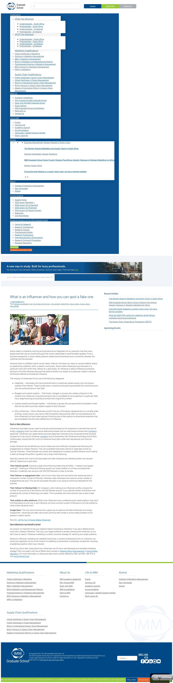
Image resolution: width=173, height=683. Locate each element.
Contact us (64, 596)
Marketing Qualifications (26, 50)
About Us (13, 93)
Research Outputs (22, 229)
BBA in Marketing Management (28, 59)
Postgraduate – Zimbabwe (31, 31)
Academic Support (22, 127)
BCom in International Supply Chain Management (35, 82)
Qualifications (15, 15)
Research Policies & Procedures (28, 240)
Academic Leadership (24, 97)
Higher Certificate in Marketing (27, 53)
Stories (17, 191)
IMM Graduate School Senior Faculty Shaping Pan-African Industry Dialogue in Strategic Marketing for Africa (69, 160)
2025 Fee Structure (24, 34)
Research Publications (24, 235)
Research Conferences (24, 227)
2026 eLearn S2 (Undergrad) (26, 205)
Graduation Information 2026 (21, 250)
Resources (19, 213)
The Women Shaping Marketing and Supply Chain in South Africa (51, 148)
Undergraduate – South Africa (32, 24)
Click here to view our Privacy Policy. (52, 660)
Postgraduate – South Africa (31, 26)
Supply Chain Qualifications (28, 74)
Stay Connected (21, 188)
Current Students (16, 195)
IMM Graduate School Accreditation (29, 108)
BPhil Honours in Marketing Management (32, 67)
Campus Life (20, 125)
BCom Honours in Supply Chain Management (33, 85)
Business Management (33, 142)
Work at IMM (65, 593)
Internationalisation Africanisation (29, 237)
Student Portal (21, 200)
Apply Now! (14, 247)
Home (9, 277)
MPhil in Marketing (22, 69)
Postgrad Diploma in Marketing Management (25, 593)
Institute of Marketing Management (29, 185)
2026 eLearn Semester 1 (25, 202)
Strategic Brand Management (72, 551)
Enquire (92, 6)
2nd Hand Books (22, 215)
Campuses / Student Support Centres (30, 133)
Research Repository (23, 243)
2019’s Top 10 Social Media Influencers (34, 520)
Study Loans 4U (21, 135)
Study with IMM (66, 586)
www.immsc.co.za (21, 556)
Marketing (55, 142)
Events (17, 122)
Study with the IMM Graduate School (30, 103)
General (47, 142)
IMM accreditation (67, 589)
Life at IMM (14, 118)
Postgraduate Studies (24, 232)
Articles (13, 140)
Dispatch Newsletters (33, 154)
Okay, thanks (131, 680)
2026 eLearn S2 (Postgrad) (26, 207)
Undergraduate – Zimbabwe (31, 29)
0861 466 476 (143, 656)
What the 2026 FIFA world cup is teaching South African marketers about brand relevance (132, 316)
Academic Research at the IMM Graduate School (29, 220)
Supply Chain (64, 142)
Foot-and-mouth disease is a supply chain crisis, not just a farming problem (55, 171)
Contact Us (127, 6)
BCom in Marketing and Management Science (34, 61)
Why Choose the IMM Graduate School (31, 100)
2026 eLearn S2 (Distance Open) (28, 210)
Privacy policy (144, 680)
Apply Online (110, 6)
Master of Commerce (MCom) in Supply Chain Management (31, 633)
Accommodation (22, 130)
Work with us (20, 111)
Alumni (12, 181)
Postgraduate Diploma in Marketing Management (35, 64)
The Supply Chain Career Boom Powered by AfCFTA (130, 321)
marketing (20, 431)
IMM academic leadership (70, 579)
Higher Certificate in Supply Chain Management (34, 77)
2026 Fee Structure (24, 19)
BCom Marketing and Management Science (25, 589)
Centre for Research (23, 224)
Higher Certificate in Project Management (32, 80)
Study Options (20, 105)
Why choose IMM (67, 582)
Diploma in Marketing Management (29, 56)
